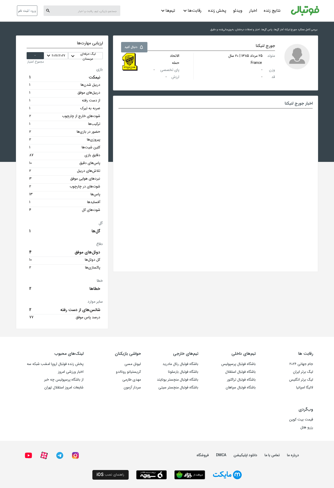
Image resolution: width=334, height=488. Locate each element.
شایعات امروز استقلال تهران (64, 387)
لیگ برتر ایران (303, 372)
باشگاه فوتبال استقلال (240, 372)
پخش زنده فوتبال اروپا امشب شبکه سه (55, 364)
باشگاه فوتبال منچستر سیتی (178, 387)
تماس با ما (272, 455)
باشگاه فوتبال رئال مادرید (180, 364)
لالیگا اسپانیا (304, 387)
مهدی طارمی (131, 379)
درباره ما (293, 455)
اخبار (253, 10)
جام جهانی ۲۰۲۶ (301, 364)
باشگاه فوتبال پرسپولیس (238, 364)
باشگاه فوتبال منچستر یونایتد (177, 379)
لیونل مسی (132, 364)
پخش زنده (217, 10)
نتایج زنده (272, 10)
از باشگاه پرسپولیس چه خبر (64, 379)
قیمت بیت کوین (301, 419)
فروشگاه (202, 455)
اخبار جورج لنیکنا (299, 103)
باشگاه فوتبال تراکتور (241, 379)
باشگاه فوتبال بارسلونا (183, 372)
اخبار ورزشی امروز (71, 372)
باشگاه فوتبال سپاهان (241, 387)
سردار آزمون (132, 387)
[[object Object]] (130, 62)
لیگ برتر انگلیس (301, 379)
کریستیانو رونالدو (128, 372)
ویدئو (237, 10)
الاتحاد (174, 56)
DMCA (221, 455)
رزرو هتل (306, 427)
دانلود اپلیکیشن (245, 455)
